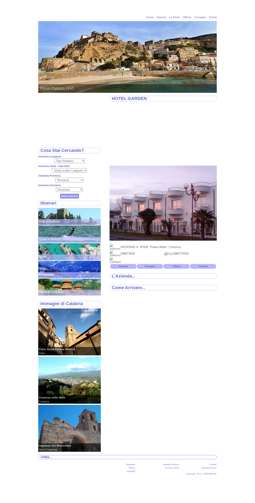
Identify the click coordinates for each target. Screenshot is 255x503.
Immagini (200, 17)
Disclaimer (130, 464)
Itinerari (161, 17)
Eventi (213, 17)
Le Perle (174, 17)
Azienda (123, 266)
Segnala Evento (209, 468)
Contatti (203, 266)
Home (150, 17)
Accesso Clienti (172, 468)
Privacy (132, 468)
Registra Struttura (171, 464)
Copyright (131, 471)
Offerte (187, 17)
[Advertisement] (163, 134)
